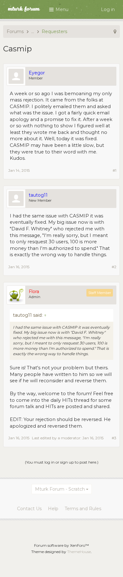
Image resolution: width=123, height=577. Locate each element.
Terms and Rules (83, 508)
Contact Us (29, 508)
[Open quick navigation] (115, 32)
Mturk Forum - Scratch (60, 489)
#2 (114, 266)
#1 (114, 170)
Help (53, 508)
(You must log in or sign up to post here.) (61, 462)
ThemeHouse (79, 551)
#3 (114, 438)
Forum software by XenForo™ (61, 545)
